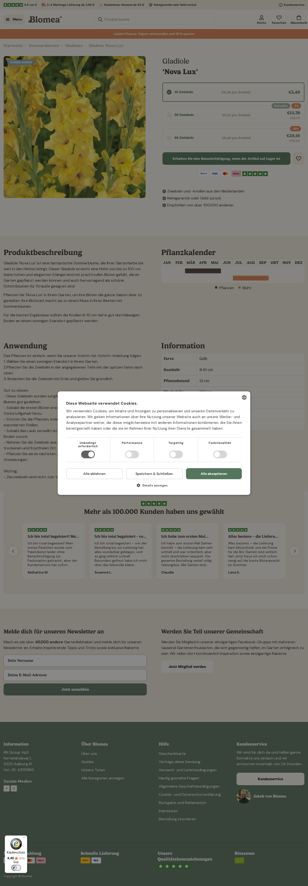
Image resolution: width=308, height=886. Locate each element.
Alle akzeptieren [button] (214, 473)
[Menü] (24, 838)
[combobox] (244, 397)
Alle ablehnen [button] (94, 474)
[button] (154, 487)
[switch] (16, 868)
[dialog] (154, 443)
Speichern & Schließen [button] (154, 473)
